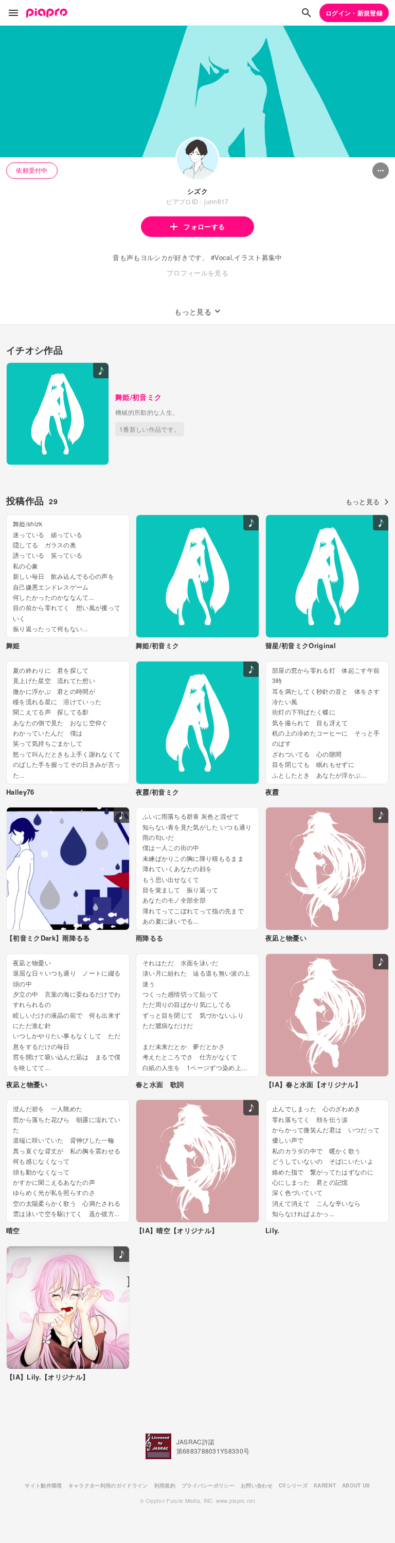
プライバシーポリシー (208, 1485)
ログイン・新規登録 (354, 12)
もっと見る (363, 501)
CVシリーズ (293, 1485)
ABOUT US (356, 1485)
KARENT (325, 1485)
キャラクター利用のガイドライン (108, 1485)
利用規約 (164, 1485)
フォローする (204, 226)
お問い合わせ (257, 1485)
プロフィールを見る (197, 273)
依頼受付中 (32, 170)
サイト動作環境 (43, 1485)
